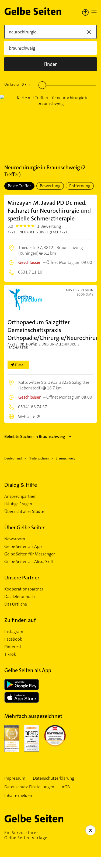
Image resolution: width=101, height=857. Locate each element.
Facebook (13, 639)
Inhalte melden (18, 795)
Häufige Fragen (18, 504)
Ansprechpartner (20, 496)
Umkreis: (17, 84)
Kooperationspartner (23, 589)
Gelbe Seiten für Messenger (29, 554)
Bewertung (50, 186)
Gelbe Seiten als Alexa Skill (28, 561)
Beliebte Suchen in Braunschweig (34, 436)
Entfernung (79, 186)
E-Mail (20, 364)
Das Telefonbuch (19, 596)
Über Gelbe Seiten (25, 527)
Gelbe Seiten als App (23, 546)
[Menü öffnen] (94, 12)
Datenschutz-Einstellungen (29, 787)
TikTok (10, 654)
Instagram (13, 631)
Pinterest (12, 646)
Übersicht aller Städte (24, 511)
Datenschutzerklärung (53, 778)
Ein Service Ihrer (25, 835)
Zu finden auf (20, 620)
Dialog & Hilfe (20, 484)
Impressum (14, 778)
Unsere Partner (21, 577)
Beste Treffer (19, 186)
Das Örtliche (15, 604)
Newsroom (14, 539)
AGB (66, 787)
